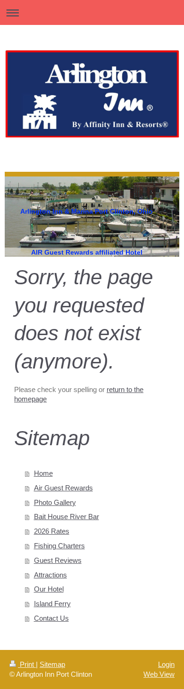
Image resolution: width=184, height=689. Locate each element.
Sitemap (52, 664)
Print (27, 664)
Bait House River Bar (66, 517)
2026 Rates (51, 531)
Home (43, 473)
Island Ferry (52, 604)
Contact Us (51, 618)
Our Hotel (49, 589)
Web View (159, 674)
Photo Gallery (55, 502)
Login (166, 664)
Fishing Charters (59, 546)
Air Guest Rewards (63, 488)
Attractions (50, 575)
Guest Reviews (58, 560)
